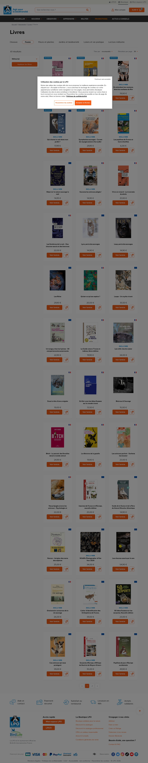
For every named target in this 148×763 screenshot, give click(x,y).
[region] (74, 92)
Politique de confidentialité (76, 96)
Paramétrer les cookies (64, 103)
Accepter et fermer (83, 103)
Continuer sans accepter (103, 79)
